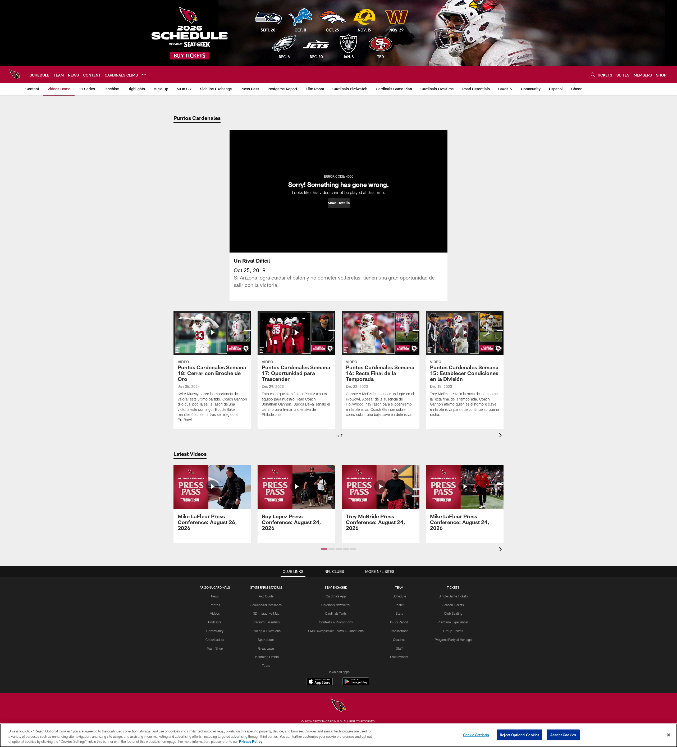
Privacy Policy (250, 741)
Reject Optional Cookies (519, 734)
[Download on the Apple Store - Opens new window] (319, 682)
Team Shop (215, 648)
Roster (399, 605)
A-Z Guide (266, 596)
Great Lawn (266, 648)
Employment (399, 657)
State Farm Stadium (266, 587)
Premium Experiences (453, 622)
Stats (399, 613)
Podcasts (214, 622)
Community (214, 631)
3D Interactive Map (266, 613)
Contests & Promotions (336, 622)
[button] (339, 203)
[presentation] (501, 436)
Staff (399, 648)
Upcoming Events (266, 657)
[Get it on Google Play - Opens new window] (356, 684)
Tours (266, 665)
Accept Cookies (563, 734)
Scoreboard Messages (266, 605)
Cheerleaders (214, 639)
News (215, 596)
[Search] (593, 74)
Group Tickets (453, 631)
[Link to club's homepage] (14, 74)
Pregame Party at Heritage (453, 639)
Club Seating (453, 613)
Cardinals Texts (336, 613)
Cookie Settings (476, 734)
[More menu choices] (144, 75)
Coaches (399, 639)
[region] (338, 735)
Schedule (399, 596)
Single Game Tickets (453, 596)
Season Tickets (453, 605)
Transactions (399, 631)
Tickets (453, 587)
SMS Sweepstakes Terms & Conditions (336, 631)
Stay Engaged (335, 587)
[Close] (668, 735)
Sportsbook (266, 639)
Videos (215, 613)
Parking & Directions (266, 631)
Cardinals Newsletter (335, 605)
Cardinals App (336, 596)
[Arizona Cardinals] (338, 706)
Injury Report (399, 622)
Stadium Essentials (266, 622)
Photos (215, 605)
